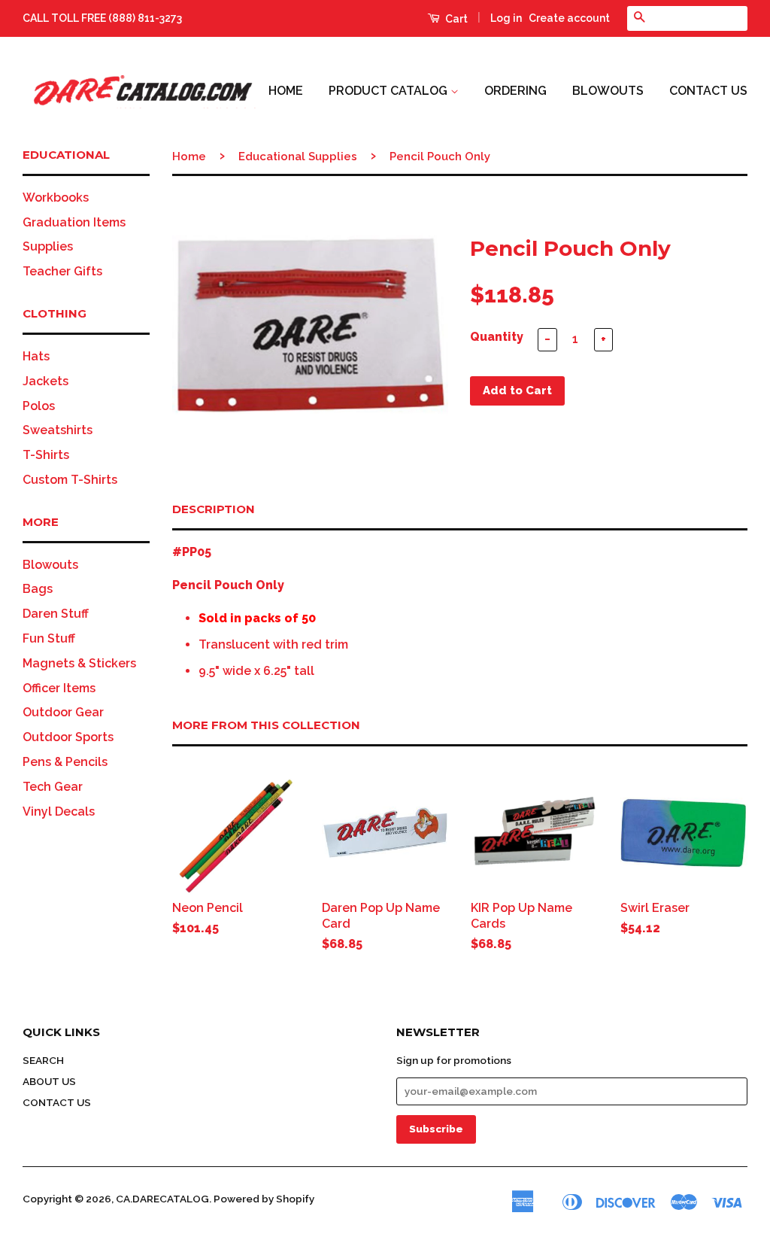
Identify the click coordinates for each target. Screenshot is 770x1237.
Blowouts (50, 565)
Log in (506, 18)
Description (213, 509)
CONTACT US (708, 91)
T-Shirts (46, 455)
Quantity (496, 337)
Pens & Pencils (65, 762)
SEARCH (43, 1060)
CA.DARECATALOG (162, 1199)
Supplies (48, 246)
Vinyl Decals (59, 811)
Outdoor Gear (63, 712)
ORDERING (515, 91)
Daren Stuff (56, 613)
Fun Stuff (49, 638)
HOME (285, 91)
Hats (36, 356)
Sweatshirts (57, 430)
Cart (455, 19)
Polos (39, 406)
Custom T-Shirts (70, 480)
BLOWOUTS (608, 91)
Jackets (45, 381)
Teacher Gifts (62, 271)
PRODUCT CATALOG (389, 91)
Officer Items (59, 688)
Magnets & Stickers (79, 663)
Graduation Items (74, 222)
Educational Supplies (297, 156)
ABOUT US (49, 1081)
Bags (38, 589)
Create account (569, 18)
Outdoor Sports (68, 737)
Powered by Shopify (264, 1199)
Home (189, 156)
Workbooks (56, 197)
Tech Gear (53, 787)
